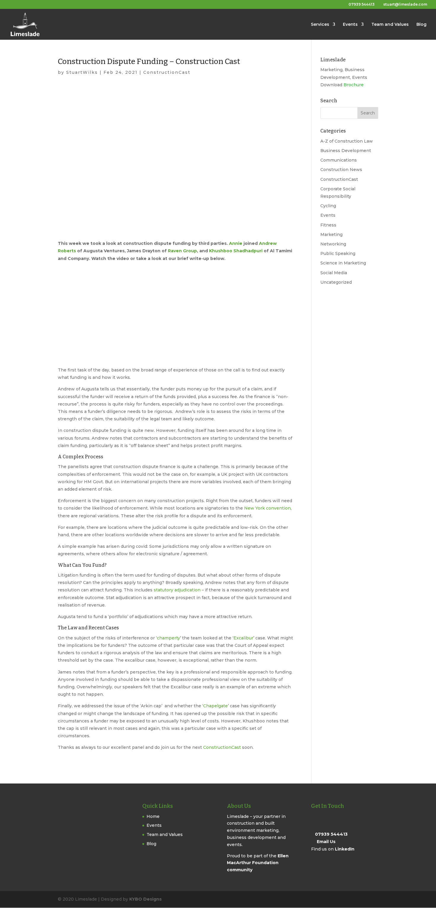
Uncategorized (336, 282)
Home (153, 816)
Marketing (331, 234)
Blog (421, 24)
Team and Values (390, 24)
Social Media (333, 272)
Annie (235, 243)
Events (350, 24)
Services (320, 24)
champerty (168, 638)
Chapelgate (215, 705)
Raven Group (182, 250)
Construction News (341, 169)
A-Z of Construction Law (346, 141)
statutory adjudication (177, 590)
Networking (333, 244)
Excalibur (243, 638)
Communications (338, 160)
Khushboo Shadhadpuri (235, 250)
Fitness (328, 225)
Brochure (353, 84)
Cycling (328, 205)
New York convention (267, 508)
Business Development (345, 150)
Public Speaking (337, 253)
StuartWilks (82, 72)
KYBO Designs (145, 899)
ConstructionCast (166, 72)
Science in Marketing (343, 263)
